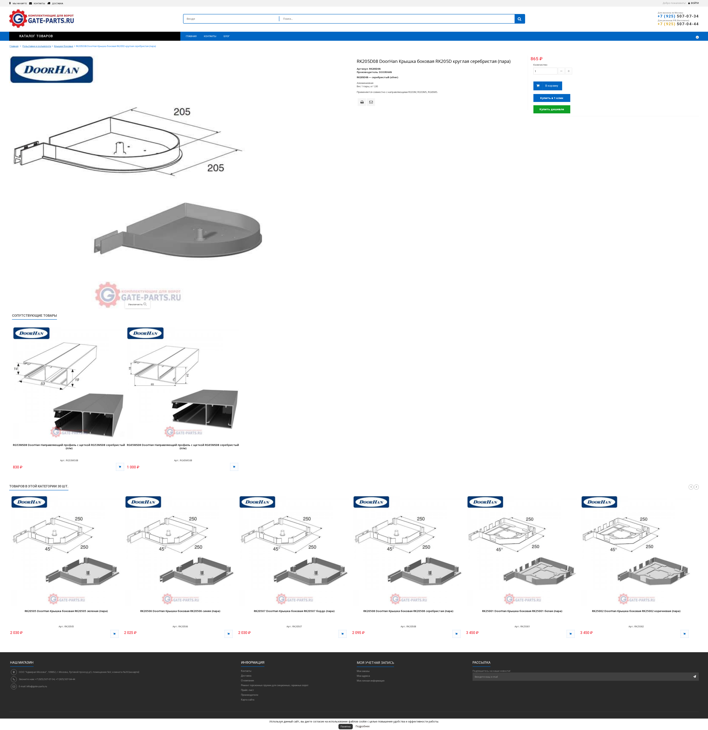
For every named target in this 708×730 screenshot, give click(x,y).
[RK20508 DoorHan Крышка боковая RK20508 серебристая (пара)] (408, 551)
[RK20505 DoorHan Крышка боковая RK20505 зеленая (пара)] (66, 551)
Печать (362, 102)
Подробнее (362, 726)
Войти (695, 3)
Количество (540, 64)
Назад (691, 487)
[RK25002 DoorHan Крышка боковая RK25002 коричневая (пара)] (636, 551)
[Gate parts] (93, 19)
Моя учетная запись (375, 662)
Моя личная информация (370, 680)
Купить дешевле (551, 109)
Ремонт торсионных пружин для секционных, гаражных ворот (274, 685)
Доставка (246, 675)
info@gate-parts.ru (37, 686)
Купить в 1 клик (551, 98)
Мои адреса (363, 675)
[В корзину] (120, 467)
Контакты (246, 670)
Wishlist (685, 36)
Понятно (346, 726)
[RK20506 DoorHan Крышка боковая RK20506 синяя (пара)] (180, 551)
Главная (14, 46)
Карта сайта (247, 699)
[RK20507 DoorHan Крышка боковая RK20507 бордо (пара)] (294, 551)
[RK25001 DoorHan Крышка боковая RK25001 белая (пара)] (522, 551)
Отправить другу (371, 102)
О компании (247, 680)
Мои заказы (363, 671)
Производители (249, 694)
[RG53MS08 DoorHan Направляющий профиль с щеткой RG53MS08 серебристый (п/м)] (69, 383)
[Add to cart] (114, 634)
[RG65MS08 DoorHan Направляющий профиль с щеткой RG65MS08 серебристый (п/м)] (183, 383)
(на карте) (134, 671)
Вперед (696, 487)
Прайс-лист (247, 690)
